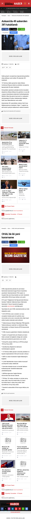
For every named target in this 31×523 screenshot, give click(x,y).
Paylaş (6, 29)
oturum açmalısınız (18, 210)
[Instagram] (9, 508)
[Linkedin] (12, 508)
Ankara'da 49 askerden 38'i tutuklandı (11, 111)
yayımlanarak (10, 306)
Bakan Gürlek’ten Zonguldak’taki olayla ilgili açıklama (19, 8)
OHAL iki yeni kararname (8, 393)
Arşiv (9, 15)
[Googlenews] (26, 508)
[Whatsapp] (23, 508)
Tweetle (14, 29)
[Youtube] (16, 508)
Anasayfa (4, 15)
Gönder (22, 29)
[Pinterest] (19, 508)
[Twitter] (5, 508)
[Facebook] (2, 508)
